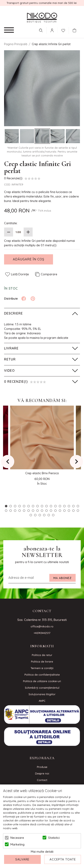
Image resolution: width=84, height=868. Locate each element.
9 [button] (42, 506)
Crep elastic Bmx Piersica (42, 473)
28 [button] (51, 510)
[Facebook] (23, 298)
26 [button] (42, 510)
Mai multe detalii (42, 851)
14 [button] (64, 506)
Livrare (11, 348)
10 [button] (46, 506)
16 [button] (73, 506)
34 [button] (78, 510)
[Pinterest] (33, 298)
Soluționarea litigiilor (42, 694)
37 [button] (40, 515)
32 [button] (69, 510)
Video (9, 370)
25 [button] (37, 510)
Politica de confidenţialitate (42, 674)
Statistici (54, 838)
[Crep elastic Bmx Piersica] (42, 437)
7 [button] (33, 506)
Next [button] (76, 461)
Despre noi (42, 773)
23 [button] (28, 510)
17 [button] (78, 506)
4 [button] (19, 506)
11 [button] (51, 506)
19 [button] (10, 510)
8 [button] (37, 506)
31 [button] (64, 510)
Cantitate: (11, 223)
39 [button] (49, 515)
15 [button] (69, 506)
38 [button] (44, 515)
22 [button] (24, 510)
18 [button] (6, 510)
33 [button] (73, 510)
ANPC (42, 700)
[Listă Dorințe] (63, 30)
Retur (10, 359)
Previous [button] (7, 461)
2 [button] (10, 506)
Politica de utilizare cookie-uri (42, 681)
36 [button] (35, 515)
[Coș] (75, 30)
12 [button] (55, 506)
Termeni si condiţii (42, 668)
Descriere (13, 313)
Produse (42, 767)
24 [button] (33, 510)
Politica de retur (42, 655)
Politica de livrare (42, 661)
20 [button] (15, 510)
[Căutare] (40, 30)
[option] (42, 88)
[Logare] (52, 30)
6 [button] (28, 506)
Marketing (17, 844)
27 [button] (46, 510)
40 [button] (53, 515)
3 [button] (15, 506)
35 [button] (31, 515)
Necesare (17, 838)
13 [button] (60, 506)
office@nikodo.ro (42, 626)
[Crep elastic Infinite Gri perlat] (11, 136)
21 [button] (19, 510)
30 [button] (60, 510)
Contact (42, 780)
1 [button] (6, 506)
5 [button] (24, 506)
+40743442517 (42, 633)
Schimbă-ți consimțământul (42, 687)
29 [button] (55, 510)
